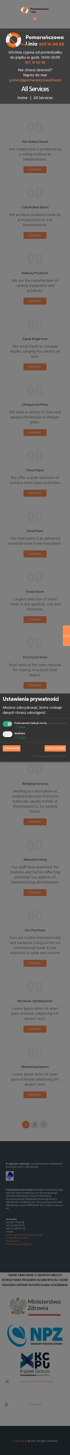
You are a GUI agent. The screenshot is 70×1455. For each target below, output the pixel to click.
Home (22, 98)
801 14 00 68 (35, 63)
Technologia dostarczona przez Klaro (49, 756)
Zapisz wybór (55, 748)
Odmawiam (11, 748)
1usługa (19, 727)
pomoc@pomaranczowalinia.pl (35, 80)
